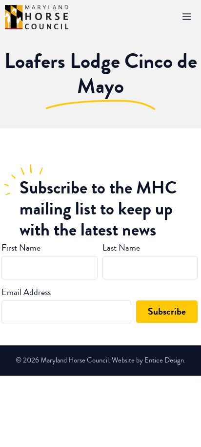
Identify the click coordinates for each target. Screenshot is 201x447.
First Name (20, 247)
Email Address (26, 292)
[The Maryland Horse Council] (36, 17)
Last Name (121, 247)
